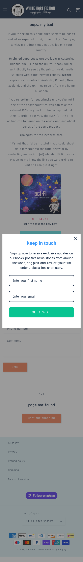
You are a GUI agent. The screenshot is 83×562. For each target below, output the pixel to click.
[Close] (76, 238)
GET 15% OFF (41, 312)
